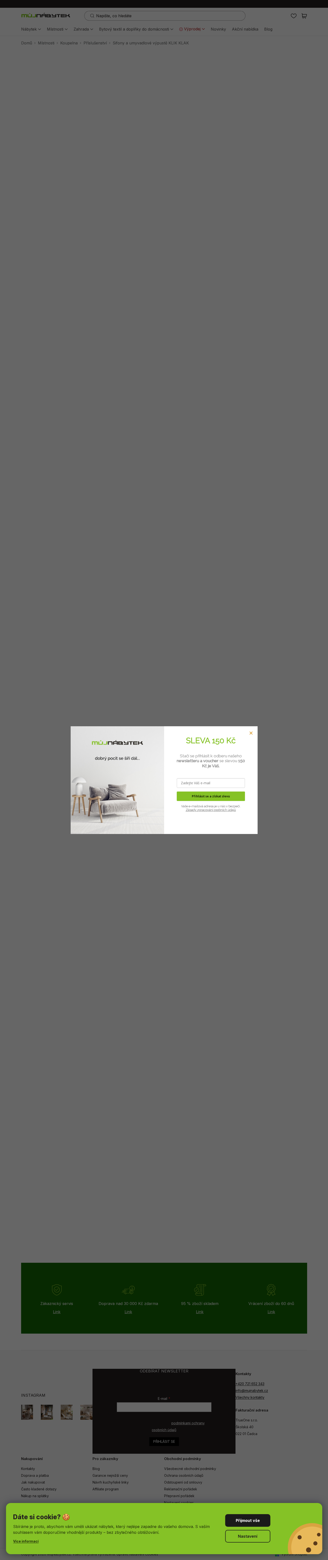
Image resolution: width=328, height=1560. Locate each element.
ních (224, 810)
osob (217, 810)
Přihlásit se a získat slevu (211, 796)
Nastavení (247, 1536)
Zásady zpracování (199, 810)
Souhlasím (247, 1520)
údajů (231, 810)
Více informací (26, 1541)
